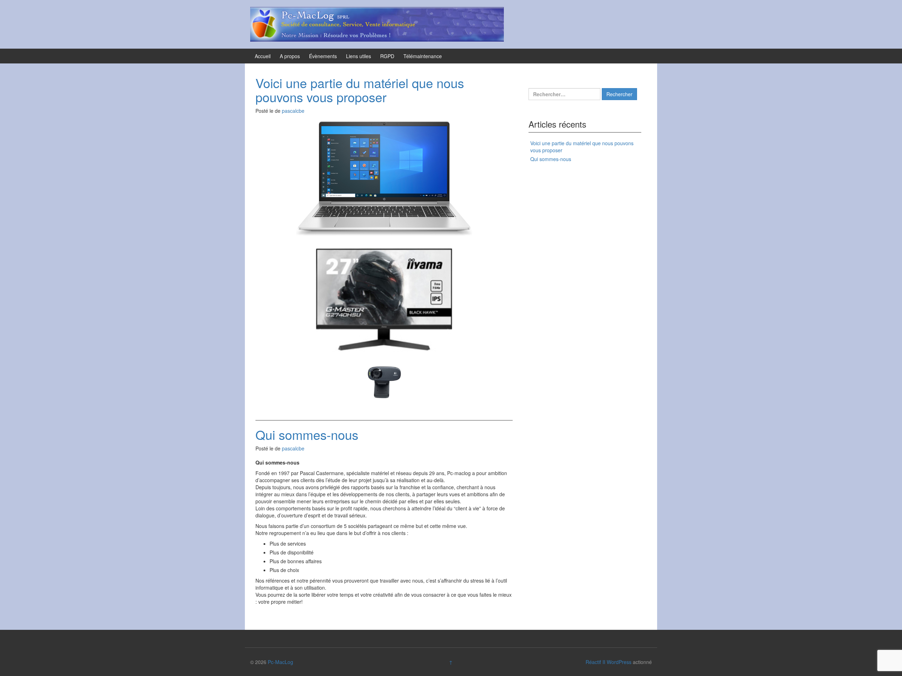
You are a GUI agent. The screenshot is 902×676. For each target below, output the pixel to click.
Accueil (263, 56)
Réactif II (595, 661)
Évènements (323, 56)
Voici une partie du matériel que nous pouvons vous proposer (359, 90)
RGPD (387, 56)
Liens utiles (358, 56)
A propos (290, 56)
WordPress (619, 661)
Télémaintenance (422, 56)
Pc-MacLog (280, 661)
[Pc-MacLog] (377, 23)
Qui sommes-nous (306, 434)
